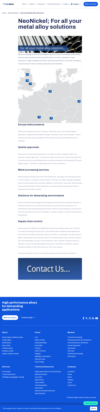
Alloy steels (6, 345)
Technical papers (41, 385)
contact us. (72, 253)
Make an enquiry (90, 4)
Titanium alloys (7, 348)
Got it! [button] (93, 408)
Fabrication (39, 388)
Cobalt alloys (6, 340)
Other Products (40, 351)
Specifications (40, 393)
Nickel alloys (6, 343)
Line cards (38, 377)
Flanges (38, 353)
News (70, 374)
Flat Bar (38, 348)
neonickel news (13, 13)
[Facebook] (83, 318)
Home (4, 13)
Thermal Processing (75, 337)
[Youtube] (96, 318)
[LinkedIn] (93, 318)
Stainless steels (7, 351)
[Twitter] (86, 318)
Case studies (39, 382)
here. (64, 163)
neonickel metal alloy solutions (32, 13)
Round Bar (38, 345)
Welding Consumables (43, 356)
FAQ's (70, 382)
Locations (71, 371)
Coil (36, 337)
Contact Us (72, 385)
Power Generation (74, 345)
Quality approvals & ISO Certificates (48, 371)
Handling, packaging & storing (13, 377)
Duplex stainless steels (10, 353)
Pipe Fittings (39, 362)
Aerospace (72, 348)
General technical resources (45, 391)
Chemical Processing (75, 353)
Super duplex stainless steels (12, 337)
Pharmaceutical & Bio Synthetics (79, 340)
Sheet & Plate (40, 340)
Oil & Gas (71, 351)
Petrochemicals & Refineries (78, 343)
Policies (70, 380)
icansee (93, 397)
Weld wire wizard (41, 374)
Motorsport (72, 356)
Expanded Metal (41, 343)
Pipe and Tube (40, 359)
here (29, 183)
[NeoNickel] (8, 4)
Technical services (8, 374)
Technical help (27, 317)
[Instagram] (90, 318)
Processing (6, 371)
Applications (39, 380)
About (70, 377)
